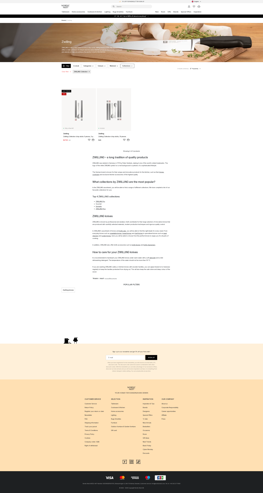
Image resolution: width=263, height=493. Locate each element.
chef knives (139, 233)
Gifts (169, 12)
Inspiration (197, 12)
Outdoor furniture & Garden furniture (123, 426)
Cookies (87, 438)
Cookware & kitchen (95, 12)
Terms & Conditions (91, 430)
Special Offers (186, 12)
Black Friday (147, 445)
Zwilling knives (68, 290)
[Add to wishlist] (89, 139)
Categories (87, 66)
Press (163, 419)
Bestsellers (146, 426)
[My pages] (189, 6)
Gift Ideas (146, 438)
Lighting (107, 12)
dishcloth (153, 258)
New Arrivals (147, 423)
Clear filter (65, 71)
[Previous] (62, 290)
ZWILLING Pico (101, 209)
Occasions (146, 430)
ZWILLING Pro (100, 201)
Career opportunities (169, 411)
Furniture (129, 12)
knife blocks (136, 245)
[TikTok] (138, 461)
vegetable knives (116, 233)
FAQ (86, 419)
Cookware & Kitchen (118, 407)
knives (161, 172)
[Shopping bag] (198, 6)
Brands (175, 12)
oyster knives (106, 236)
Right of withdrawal (91, 445)
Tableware (65, 12)
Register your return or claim (94, 411)
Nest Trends (147, 442)
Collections (126, 66)
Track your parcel (91, 426)
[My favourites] (193, 6)
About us (165, 404)
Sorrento (99, 206)
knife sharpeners (149, 245)
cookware (95, 174)
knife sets (122, 231)
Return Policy (89, 407)
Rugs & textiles (118, 12)
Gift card (114, 430)
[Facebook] (124, 461)
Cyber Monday (148, 449)
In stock (76, 66)
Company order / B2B (92, 442)
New (157, 12)
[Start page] (65, 6)
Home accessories (78, 12)
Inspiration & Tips (148, 404)
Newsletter (88, 415)
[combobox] (196, 1)
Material (113, 66)
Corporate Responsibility (170, 407)
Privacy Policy (89, 434)
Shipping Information (92, 423)
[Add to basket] (93, 139)
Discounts (146, 453)
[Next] (201, 290)
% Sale (145, 419)
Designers (146, 411)
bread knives (126, 233)
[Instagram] (131, 461)
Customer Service (91, 404)
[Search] (113, 6)
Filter (67, 66)
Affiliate (164, 415)
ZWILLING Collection (81, 71)
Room (163, 12)
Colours (100, 66)
